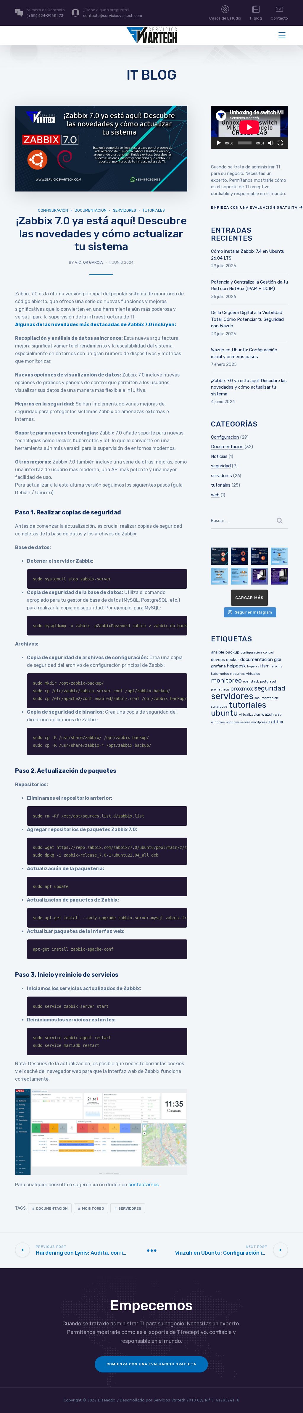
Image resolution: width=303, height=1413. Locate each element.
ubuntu (224, 713)
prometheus (220, 689)
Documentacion (91, 210)
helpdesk (236, 666)
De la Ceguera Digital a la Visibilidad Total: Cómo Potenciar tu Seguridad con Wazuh (247, 319)
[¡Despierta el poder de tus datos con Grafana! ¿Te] (259, 556)
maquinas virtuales (245, 674)
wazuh (267, 714)
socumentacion (266, 698)
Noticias (219, 456)
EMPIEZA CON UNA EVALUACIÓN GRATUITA (254, 207)
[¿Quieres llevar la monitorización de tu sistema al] (219, 556)
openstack (251, 681)
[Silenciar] (271, 143)
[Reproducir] (219, 143)
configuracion (251, 652)
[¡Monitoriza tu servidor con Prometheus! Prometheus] (239, 556)
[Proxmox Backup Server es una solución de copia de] (239, 576)
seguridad (221, 466)
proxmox (242, 688)
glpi (277, 659)
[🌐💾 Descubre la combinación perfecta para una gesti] (219, 576)
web (215, 495)
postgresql (268, 681)
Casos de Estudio (225, 18)
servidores (124, 210)
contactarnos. (144, 1184)
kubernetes (220, 674)
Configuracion (53, 210)
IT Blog (256, 18)
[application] (249, 127)
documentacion (52, 1208)
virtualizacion (249, 715)
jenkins (276, 666)
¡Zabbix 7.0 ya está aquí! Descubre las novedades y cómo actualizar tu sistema (249, 387)
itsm (265, 666)
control (268, 652)
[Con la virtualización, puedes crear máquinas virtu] (279, 576)
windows (218, 722)
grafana (218, 666)
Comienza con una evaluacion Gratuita (151, 1364)
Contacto (279, 18)
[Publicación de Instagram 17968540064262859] (259, 576)
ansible (217, 652)
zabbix (275, 722)
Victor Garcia (89, 262)
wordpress (259, 722)
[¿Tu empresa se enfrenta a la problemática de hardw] (279, 556)
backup (232, 652)
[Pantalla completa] (280, 143)
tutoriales (154, 210)
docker (232, 659)
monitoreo (93, 1208)
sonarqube (219, 707)
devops (218, 659)
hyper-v (253, 666)
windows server (238, 722)
